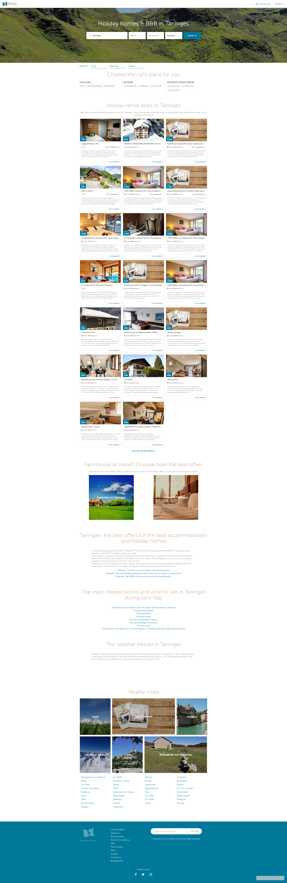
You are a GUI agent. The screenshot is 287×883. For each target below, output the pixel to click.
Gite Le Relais (87, 191)
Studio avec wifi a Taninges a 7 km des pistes (143, 285)
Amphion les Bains (90, 788)
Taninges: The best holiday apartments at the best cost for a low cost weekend (143, 573)
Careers (114, 854)
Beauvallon (182, 781)
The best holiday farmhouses (143, 622)
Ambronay (150, 784)
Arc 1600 (117, 777)
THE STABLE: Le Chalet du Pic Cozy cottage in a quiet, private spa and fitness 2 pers (202, 238)
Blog (113, 850)
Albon (84, 781)
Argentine (182, 777)
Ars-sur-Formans (185, 788)
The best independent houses (143, 619)
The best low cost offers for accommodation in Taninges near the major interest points (143, 628)
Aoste (148, 803)
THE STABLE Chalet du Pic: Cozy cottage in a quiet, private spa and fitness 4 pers (158, 191)
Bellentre (117, 799)
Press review (117, 847)
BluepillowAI (117, 860)
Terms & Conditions (120, 840)
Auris (83, 795)
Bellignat (181, 799)
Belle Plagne (183, 795)
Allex (83, 799)
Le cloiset (128, 379)
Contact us (116, 857)
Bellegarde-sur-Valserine (93, 777)
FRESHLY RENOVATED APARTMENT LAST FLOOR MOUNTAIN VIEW (152, 144)
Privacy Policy (117, 836)
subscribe (194, 831)
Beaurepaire (119, 795)
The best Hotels (143, 616)
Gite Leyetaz (172, 379)
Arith (115, 788)
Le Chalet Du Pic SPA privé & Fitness (96, 285)
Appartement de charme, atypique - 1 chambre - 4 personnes (107, 379)
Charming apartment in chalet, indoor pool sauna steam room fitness (196, 191)
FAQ (113, 843)
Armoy (148, 781)
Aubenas (85, 792)
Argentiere (118, 806)
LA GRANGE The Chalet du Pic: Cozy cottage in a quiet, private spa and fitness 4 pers (117, 238)
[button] (136, 874)
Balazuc (85, 806)
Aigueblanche (151, 788)
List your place (118, 829)
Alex (147, 792)
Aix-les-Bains (87, 803)
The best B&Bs (143, 613)
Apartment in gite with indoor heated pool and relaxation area (193, 144)
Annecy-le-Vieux (121, 781)
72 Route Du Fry (88, 332)
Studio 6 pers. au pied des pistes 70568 (140, 332)
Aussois (116, 803)
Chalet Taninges (174, 332)
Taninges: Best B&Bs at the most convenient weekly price (143, 576)
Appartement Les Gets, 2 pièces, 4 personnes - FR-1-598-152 (149, 427)
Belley (116, 784)
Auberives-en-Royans (123, 792)
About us (115, 833)
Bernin (180, 784)
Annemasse (182, 792)
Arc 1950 (85, 784)
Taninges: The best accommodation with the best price (143, 570)
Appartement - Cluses (90, 427)
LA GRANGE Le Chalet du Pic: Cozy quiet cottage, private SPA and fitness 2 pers (157, 238)
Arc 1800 (149, 795)
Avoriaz (180, 803)
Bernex (148, 777)
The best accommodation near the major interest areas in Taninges (143, 607)
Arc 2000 (149, 799)
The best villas (143, 625)
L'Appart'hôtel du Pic (90, 144)
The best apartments (143, 610)
